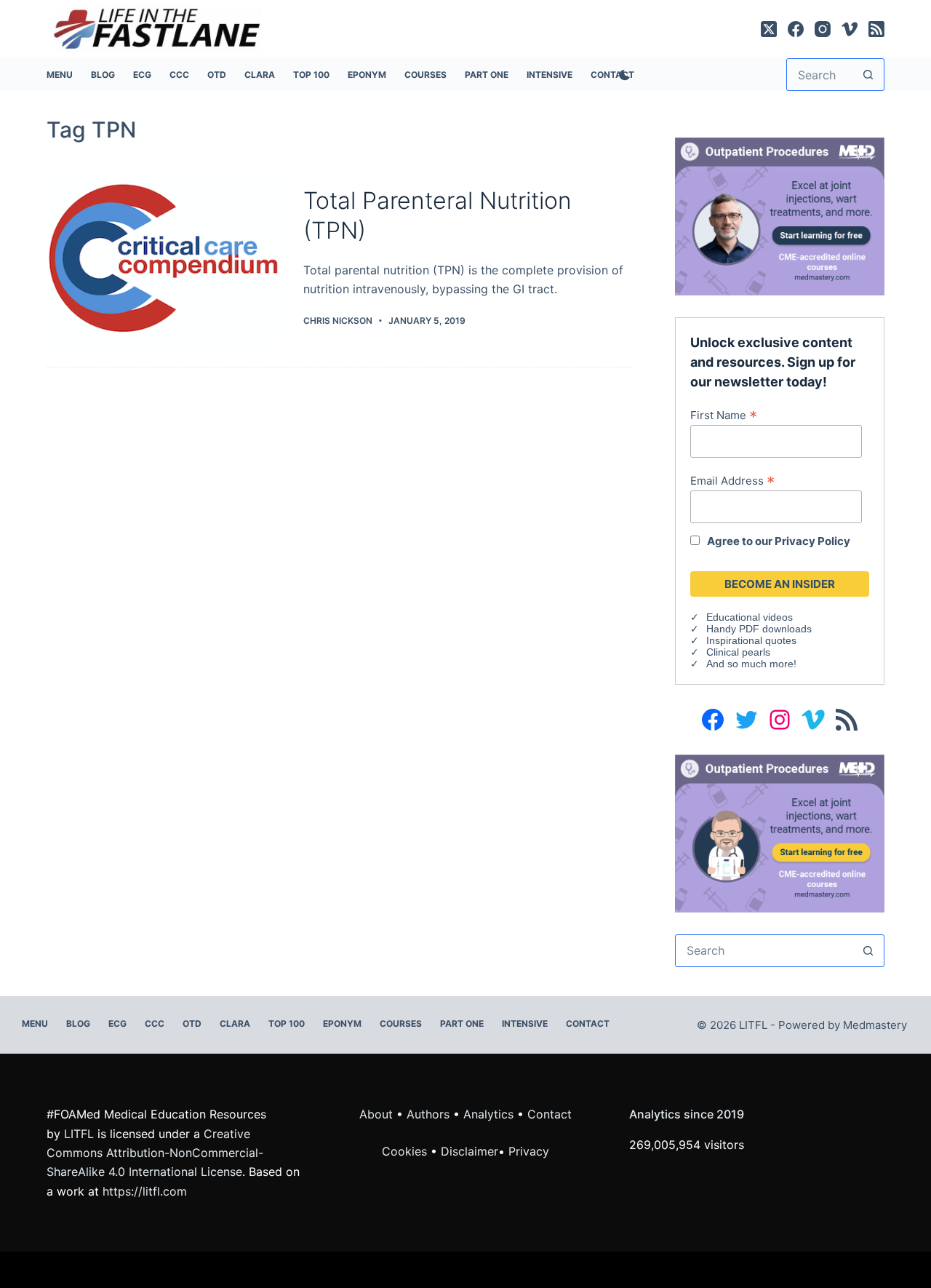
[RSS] (876, 29)
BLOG (103, 74)
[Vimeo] (850, 29)
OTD (216, 74)
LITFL (79, 1133)
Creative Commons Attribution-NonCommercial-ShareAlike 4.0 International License (155, 1153)
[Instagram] (823, 29)
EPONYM (367, 74)
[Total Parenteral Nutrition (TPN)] (164, 257)
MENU (60, 74)
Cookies (406, 1151)
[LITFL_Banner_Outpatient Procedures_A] (779, 215)
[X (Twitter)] (769, 29)
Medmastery (875, 1025)
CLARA (259, 74)
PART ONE (486, 74)
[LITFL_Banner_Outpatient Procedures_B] (779, 832)
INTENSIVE (549, 74)
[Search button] (868, 74)
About (376, 1114)
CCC (179, 74)
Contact (588, 1023)
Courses (425, 74)
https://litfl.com (145, 1191)
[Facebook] (796, 29)
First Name (723, 415)
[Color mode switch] (622, 75)
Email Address (732, 480)
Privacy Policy (812, 541)
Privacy (528, 1151)
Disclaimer (469, 1151)
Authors (428, 1114)
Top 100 (311, 74)
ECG (142, 74)
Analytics (488, 1114)
